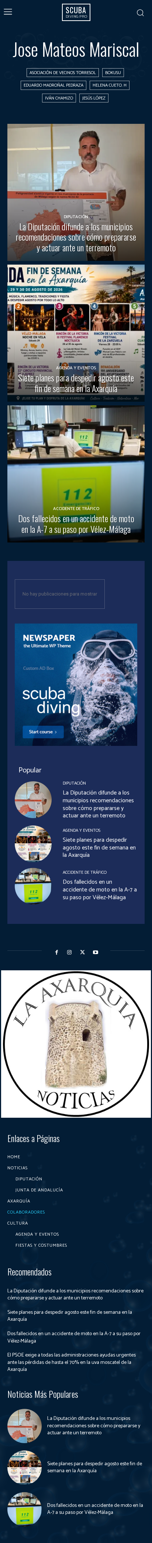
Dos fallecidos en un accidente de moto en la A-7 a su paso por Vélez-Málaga (100, 890)
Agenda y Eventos (76, 368)
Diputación (76, 216)
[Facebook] (56, 952)
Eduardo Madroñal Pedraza (53, 85)
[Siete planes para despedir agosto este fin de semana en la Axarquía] (76, 333)
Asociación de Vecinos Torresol (63, 72)
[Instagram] (69, 952)
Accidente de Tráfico (76, 508)
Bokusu (113, 72)
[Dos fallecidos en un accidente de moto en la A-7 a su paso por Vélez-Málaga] (76, 473)
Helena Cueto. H (110, 85)
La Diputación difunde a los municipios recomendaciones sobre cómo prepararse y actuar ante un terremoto (98, 804)
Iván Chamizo (59, 98)
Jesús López (94, 98)
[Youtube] (95, 952)
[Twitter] (82, 952)
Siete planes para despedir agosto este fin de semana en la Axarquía (99, 847)
